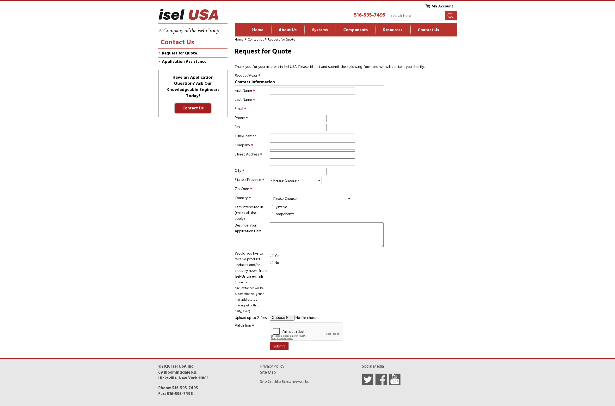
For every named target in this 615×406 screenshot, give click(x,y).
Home (257, 30)
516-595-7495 (369, 15)
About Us (288, 30)
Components (355, 30)
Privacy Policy (272, 366)
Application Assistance (184, 61)
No (277, 263)
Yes (277, 256)
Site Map (268, 372)
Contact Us (428, 30)
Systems (320, 30)
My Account (442, 6)
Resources (392, 30)
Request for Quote (281, 39)
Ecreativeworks (295, 382)
